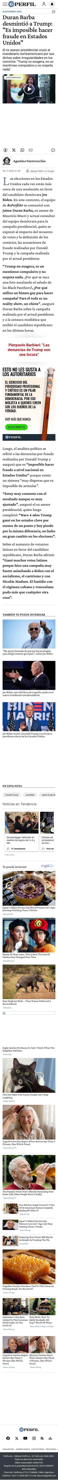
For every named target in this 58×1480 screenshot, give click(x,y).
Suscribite (16, 427)
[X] (16, 1438)
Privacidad (51, 1449)
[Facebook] (8, 1439)
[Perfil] (29, 1430)
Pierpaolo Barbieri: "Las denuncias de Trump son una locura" (29, 350)
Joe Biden (29, 795)
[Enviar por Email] (31, 150)
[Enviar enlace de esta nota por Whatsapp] (22, 150)
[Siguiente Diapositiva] (53, 830)
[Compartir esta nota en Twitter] (14, 150)
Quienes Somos (23, 1449)
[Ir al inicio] (22, 4)
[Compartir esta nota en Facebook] (5, 150)
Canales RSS (8, 1449)
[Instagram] (34, 1438)
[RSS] (42, 1438)
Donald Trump (11, 795)
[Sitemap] (50, 1438)
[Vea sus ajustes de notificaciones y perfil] (52, 4)
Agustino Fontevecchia (29, 161)
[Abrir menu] (5, 4)
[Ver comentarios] (53, 12)
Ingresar (44, 4)
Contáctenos (37, 1449)
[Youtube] (25, 1438)
